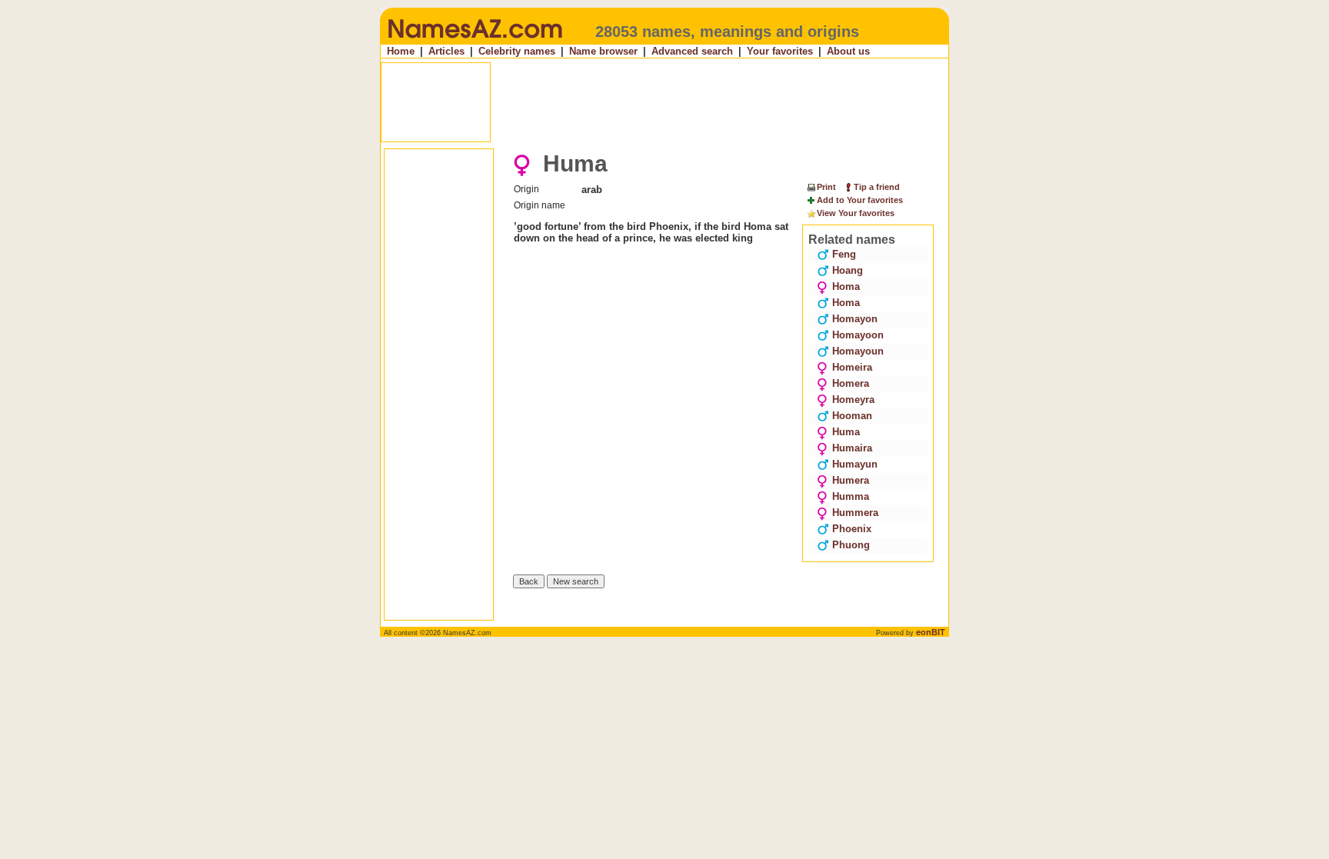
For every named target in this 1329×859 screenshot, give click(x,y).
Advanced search (692, 51)
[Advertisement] (666, 102)
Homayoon (858, 335)
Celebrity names (516, 51)
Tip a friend (877, 186)
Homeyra (853, 399)
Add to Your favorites (860, 200)
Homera (850, 383)
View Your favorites (855, 213)
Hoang (847, 270)
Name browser (603, 51)
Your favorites (780, 51)
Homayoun (858, 351)
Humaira (852, 448)
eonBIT (930, 632)
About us (848, 51)
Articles (446, 51)
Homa (846, 286)
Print (826, 186)
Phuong (851, 545)
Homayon (855, 319)
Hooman (852, 415)
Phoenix (851, 528)
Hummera (855, 512)
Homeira (852, 367)
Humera (850, 480)
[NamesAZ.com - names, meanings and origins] (474, 41)
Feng (844, 254)
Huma (846, 432)
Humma (850, 496)
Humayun (855, 464)
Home (401, 51)
